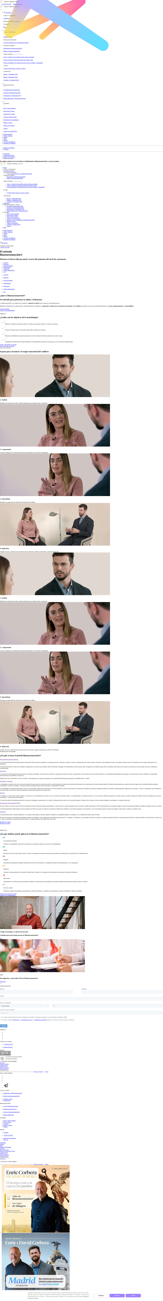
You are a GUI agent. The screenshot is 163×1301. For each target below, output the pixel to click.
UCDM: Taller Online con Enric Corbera (18, 193)
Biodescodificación (8, 1115)
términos (46, 1071)
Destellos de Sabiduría (9, 143)
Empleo (5, 1126)
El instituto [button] (6, 212)
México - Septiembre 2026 (14, 198)
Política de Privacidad (4, 1064)
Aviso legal (6, 153)
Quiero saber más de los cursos (8, 894)
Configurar (101, 1295)
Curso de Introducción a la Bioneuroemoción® (19, 173)
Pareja (5, 139)
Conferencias (6, 1100)
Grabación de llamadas (4, 1068)
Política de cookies (8, 158)
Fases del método (8, 266)
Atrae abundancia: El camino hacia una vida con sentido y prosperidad (25, 187)
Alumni (9, 226)
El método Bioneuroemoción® (15, 206)
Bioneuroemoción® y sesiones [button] (11, 204)
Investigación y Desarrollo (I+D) (15, 209)
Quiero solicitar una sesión (7, 346)
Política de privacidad (9, 156)
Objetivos (6, 264)
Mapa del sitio (3, 1158)
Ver (1, 938)
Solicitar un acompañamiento (8, 895)
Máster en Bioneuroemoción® (15, 178)
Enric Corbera (7, 1122)
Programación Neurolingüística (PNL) (10, 803)
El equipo (6, 1123)
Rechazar (117, 1295)
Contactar (6, 149)
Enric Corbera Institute (13, 214)
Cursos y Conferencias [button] (9, 169)
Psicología (3, 811)
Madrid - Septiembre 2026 (14, 200)
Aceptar (133, 1295)
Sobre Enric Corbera (12, 215)
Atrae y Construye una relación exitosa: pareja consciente (22, 184)
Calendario (6, 203)
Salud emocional (7, 134)
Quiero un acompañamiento (7, 310)
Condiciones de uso (8, 155)
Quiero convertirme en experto (8, 344)
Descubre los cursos (5, 822)
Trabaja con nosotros (12, 223)
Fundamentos (7, 267)
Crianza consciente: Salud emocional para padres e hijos (22, 185)
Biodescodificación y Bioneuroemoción (17, 211)
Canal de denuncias (4, 1069)
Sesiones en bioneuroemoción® (15, 207)
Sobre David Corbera (12, 217)
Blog (4, 227)
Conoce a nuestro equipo (13, 218)
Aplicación (6, 269)
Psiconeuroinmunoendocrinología (9, 759)
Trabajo (5, 140)
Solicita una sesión (5, 823)
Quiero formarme (4, 309)
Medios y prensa (11, 221)
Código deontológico (9, 270)
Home (5, 167)
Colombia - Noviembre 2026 (14, 201)
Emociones (3, 771)
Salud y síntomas (7, 135)
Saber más (3, 981)
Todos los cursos (7, 1099)
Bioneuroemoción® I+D (10, 1109)
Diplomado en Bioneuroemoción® (16, 177)
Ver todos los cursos (8, 170)
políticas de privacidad (38, 1071)
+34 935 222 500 (4, 247)
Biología (2, 793)
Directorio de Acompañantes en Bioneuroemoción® (21, 220)
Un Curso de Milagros (9, 142)
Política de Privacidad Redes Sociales (7, 1151)
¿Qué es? (5, 262)
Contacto (5, 1132)
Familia (5, 137)
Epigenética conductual (6, 781)
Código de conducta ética (13, 224)
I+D (4, 272)
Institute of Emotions (9, 147)
